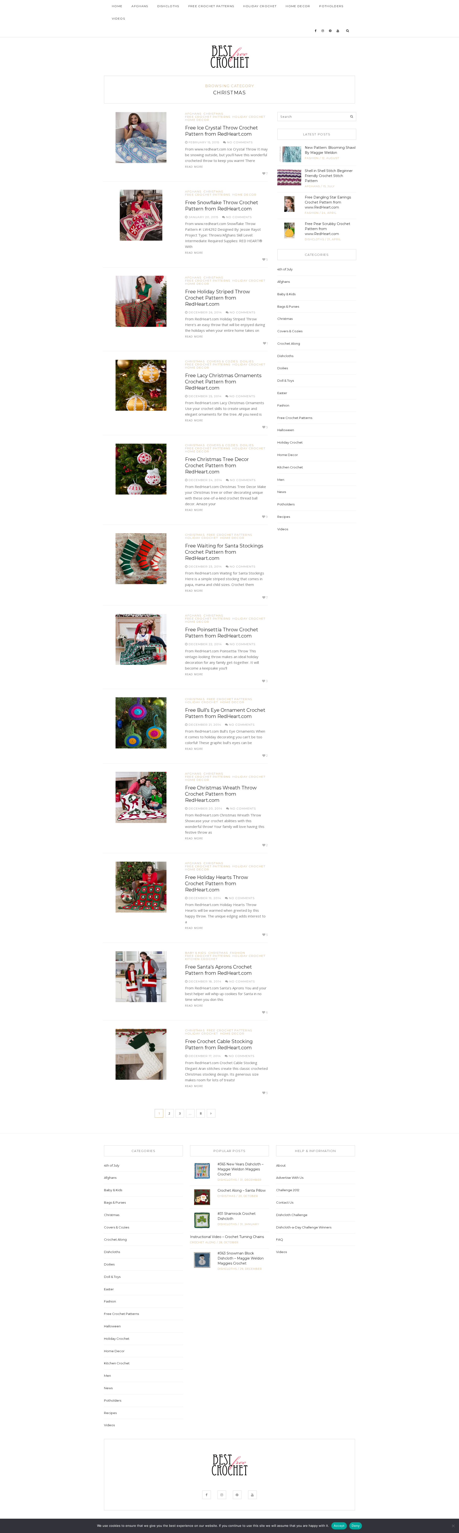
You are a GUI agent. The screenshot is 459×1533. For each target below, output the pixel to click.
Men (280, 480)
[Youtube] (338, 31)
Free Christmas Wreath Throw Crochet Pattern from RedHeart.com (221, 794)
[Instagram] (323, 31)
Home (117, 6)
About (281, 1165)
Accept (339, 1526)
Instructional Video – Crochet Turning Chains (227, 1237)
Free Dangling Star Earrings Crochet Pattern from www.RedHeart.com (328, 202)
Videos (118, 18)
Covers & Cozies (222, 361)
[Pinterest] (330, 31)
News (281, 492)
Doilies (247, 361)
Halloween (285, 430)
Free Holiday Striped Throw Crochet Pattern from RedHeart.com (217, 298)
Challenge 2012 (287, 1190)
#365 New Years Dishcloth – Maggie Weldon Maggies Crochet (240, 1169)
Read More (194, 166)
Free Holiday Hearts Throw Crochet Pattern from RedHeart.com (216, 883)
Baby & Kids (195, 952)
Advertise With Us (289, 1177)
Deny (356, 1526)
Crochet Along (288, 343)
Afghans (139, 6)
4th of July (285, 269)
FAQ (279, 1239)
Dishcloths (168, 6)
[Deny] (453, 1525)
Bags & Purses (288, 306)
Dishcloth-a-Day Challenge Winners (303, 1227)
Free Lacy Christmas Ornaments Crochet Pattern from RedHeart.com (223, 382)
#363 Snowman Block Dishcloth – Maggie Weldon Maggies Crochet (241, 1258)
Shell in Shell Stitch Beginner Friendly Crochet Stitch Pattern (329, 176)
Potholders (331, 6)
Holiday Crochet (260, 6)
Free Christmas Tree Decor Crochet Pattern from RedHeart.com (217, 465)
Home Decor (298, 6)
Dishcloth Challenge (291, 1215)
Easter (282, 393)
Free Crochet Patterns (211, 6)
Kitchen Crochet (201, 959)
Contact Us (284, 1202)
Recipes (283, 517)
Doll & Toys (285, 380)
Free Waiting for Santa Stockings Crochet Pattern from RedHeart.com (224, 552)
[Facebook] (315, 31)
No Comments (239, 142)
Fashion (237, 952)
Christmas (213, 113)
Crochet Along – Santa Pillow (242, 1190)
